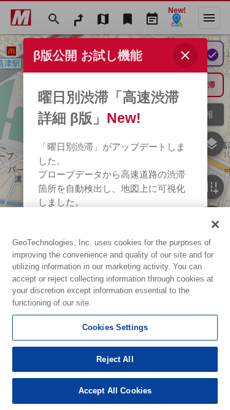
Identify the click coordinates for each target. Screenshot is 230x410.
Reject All (114, 359)
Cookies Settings (115, 327)
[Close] (215, 224)
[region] (115, 308)
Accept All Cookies (115, 390)
